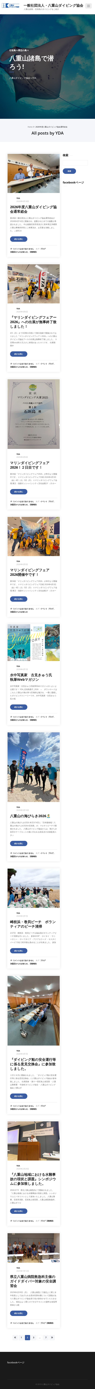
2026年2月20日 (22, 1169)
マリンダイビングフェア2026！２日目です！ (30, 465)
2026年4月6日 (22, 311)
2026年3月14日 (22, 810)
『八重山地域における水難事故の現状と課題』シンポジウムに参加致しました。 (33, 1179)
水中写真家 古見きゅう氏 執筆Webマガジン (33, 677)
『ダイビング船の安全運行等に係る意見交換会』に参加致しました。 (33, 1064)
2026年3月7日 (22, 916)
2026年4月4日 (22, 457)
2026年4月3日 (22, 564)
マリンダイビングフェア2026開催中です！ (30, 572)
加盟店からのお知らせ (19, 252)
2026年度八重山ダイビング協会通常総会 (51, 127)
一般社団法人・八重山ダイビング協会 (53, 5)
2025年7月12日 (22, 1271)
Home (30, 127)
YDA (18, 198)
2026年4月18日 (22, 201)
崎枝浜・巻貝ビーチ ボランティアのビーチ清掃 (33, 924)
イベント (43, 363)
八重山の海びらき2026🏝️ (30, 815)
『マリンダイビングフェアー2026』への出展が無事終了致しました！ (33, 322)
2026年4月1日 (22, 669)
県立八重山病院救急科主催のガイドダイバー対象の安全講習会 (33, 1281)
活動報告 (33, 252)
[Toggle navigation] (89, 5)
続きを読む (18, 239)
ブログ (43, 249)
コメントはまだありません (23, 249)
